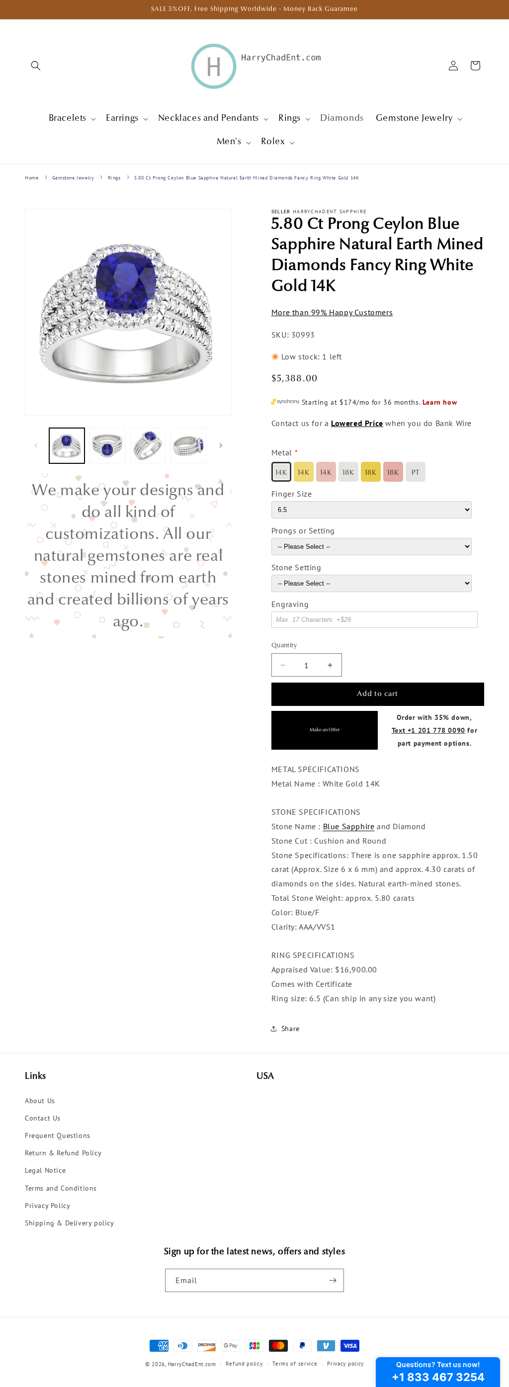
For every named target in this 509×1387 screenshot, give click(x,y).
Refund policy (244, 1363)
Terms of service (294, 1363)
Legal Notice (45, 1170)
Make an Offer (324, 730)
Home (31, 177)
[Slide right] (221, 445)
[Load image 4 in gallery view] (188, 445)
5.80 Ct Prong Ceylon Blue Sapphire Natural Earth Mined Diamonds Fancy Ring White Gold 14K (246, 177)
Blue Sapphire (349, 826)
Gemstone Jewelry (73, 177)
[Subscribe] (332, 1280)
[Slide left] (36, 445)
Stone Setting (296, 567)
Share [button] (290, 1028)
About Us (40, 1100)
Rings (114, 177)
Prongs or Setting (303, 530)
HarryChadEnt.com (192, 1364)
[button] (36, 66)
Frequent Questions (57, 1135)
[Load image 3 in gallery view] (148, 445)
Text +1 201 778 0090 (428, 730)
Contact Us (43, 1118)
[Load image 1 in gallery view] (67, 445)
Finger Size (291, 494)
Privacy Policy (47, 1205)
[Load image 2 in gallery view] (107, 445)
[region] (128, 555)
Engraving (290, 604)
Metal (281, 452)
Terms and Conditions (61, 1188)
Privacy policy (345, 1363)
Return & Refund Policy (63, 1152)
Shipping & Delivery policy (69, 1222)
